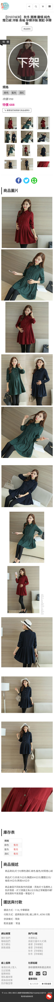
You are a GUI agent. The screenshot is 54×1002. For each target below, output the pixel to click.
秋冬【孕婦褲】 (36, 954)
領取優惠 (47, 984)
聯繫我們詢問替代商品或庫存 (18, 110)
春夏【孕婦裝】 (36, 944)
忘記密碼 (5, 970)
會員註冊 (5, 967)
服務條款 (5, 973)
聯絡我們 (5, 941)
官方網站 (5, 944)
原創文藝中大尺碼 (37, 941)
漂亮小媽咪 (12, 993)
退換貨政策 (7, 980)
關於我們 (5, 938)
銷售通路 (5, 947)
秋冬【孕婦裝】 (36, 950)
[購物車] (43, 6)
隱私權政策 (7, 977)
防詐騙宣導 (7, 983)
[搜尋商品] (36, 6)
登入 (14, 967)
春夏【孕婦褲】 (36, 947)
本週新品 (32, 938)
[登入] (29, 6)
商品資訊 (27, 29)
